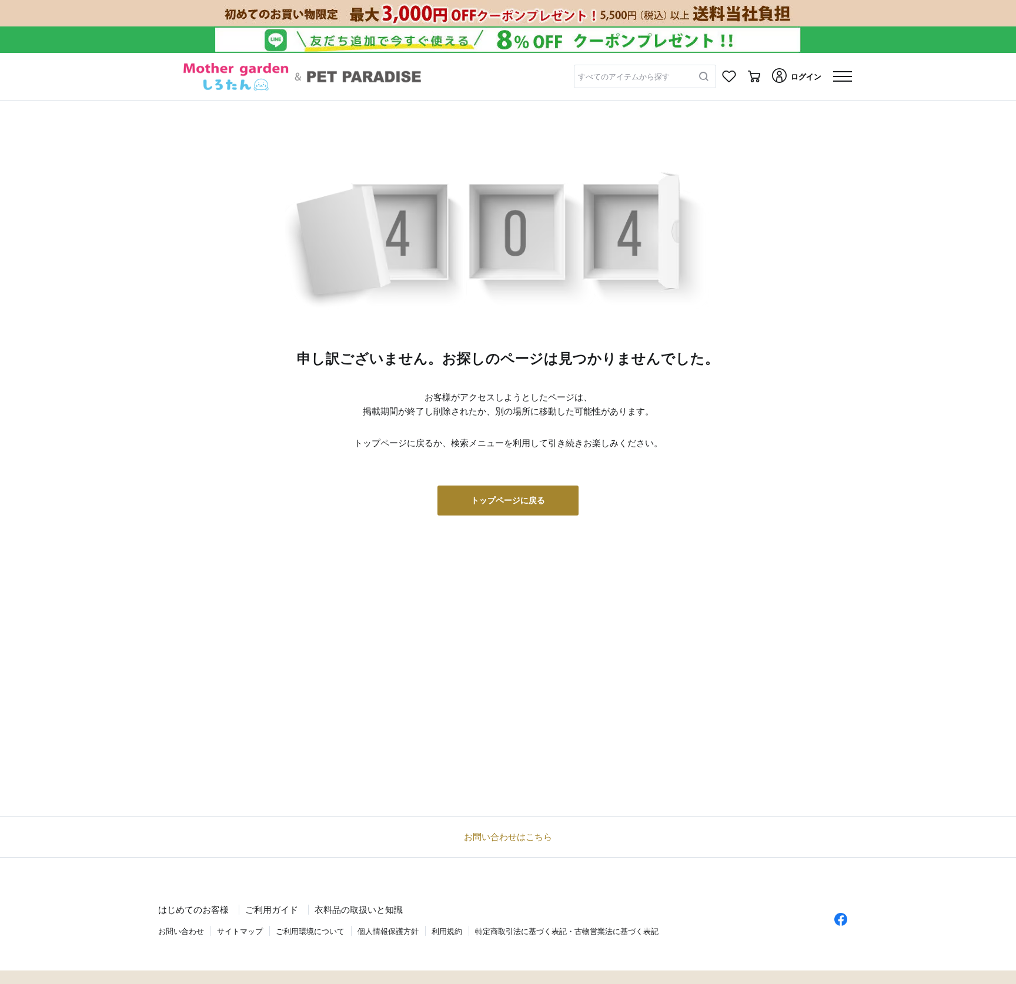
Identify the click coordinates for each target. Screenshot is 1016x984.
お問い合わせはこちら (508, 837)
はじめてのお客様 (193, 910)
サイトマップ (240, 931)
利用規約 (447, 931)
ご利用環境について (310, 931)
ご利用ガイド (271, 910)
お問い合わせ (181, 931)
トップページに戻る (508, 500)
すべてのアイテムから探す (624, 77)
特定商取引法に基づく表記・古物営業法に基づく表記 (567, 931)
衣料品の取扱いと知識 (359, 910)
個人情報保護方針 (388, 931)
